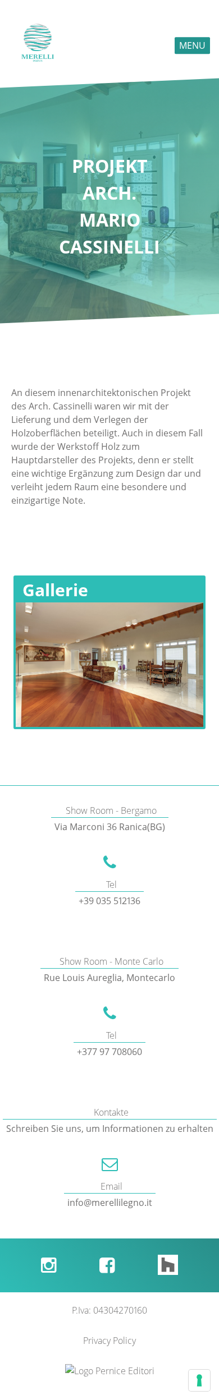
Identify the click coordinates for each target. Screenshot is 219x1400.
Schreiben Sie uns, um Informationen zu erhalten (109, 1128)
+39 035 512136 (109, 901)
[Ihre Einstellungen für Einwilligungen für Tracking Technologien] (199, 1380)
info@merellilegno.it (109, 1202)
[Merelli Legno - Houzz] (168, 1265)
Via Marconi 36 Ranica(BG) (109, 827)
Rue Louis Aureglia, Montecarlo (109, 977)
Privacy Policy (109, 1340)
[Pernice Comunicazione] (109, 1371)
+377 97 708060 (109, 1052)
